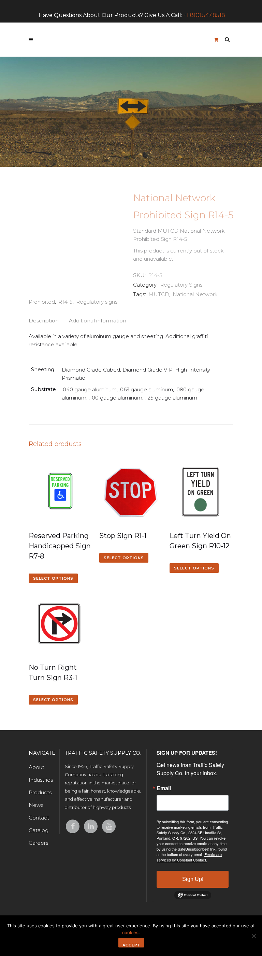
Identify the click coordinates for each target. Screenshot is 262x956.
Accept (131, 945)
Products (40, 792)
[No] (253, 935)
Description (44, 320)
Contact (39, 817)
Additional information (97, 320)
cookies (130, 932)
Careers (38, 843)
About (36, 767)
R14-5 (65, 302)
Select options (53, 578)
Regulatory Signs (181, 284)
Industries (41, 780)
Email (164, 788)
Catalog (38, 830)
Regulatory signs (96, 302)
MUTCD (158, 294)
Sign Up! (192, 879)
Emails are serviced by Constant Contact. (189, 857)
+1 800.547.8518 (204, 15)
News (36, 805)
